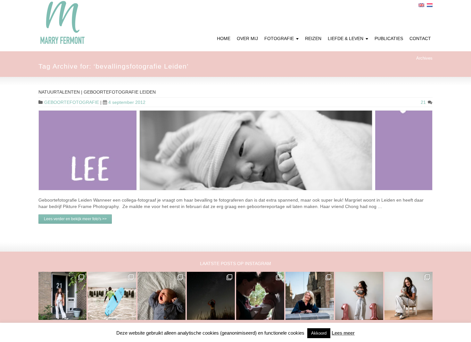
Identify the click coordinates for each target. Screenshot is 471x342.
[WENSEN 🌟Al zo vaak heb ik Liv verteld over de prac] (211, 296)
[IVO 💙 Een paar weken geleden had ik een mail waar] (161, 296)
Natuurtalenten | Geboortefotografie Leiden (97, 92)
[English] (421, 5)
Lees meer (343, 333)
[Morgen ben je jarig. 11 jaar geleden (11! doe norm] (408, 296)
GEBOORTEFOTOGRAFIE (71, 102)
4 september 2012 (126, 102)
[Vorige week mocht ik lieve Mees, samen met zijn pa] (260, 296)
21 (424, 102)
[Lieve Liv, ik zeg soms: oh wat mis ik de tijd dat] (359, 296)
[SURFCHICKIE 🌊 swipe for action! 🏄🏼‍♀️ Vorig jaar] (112, 296)
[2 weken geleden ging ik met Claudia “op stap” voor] (309, 296)
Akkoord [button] (318, 333)
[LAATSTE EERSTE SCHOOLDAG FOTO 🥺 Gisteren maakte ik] (62, 296)
